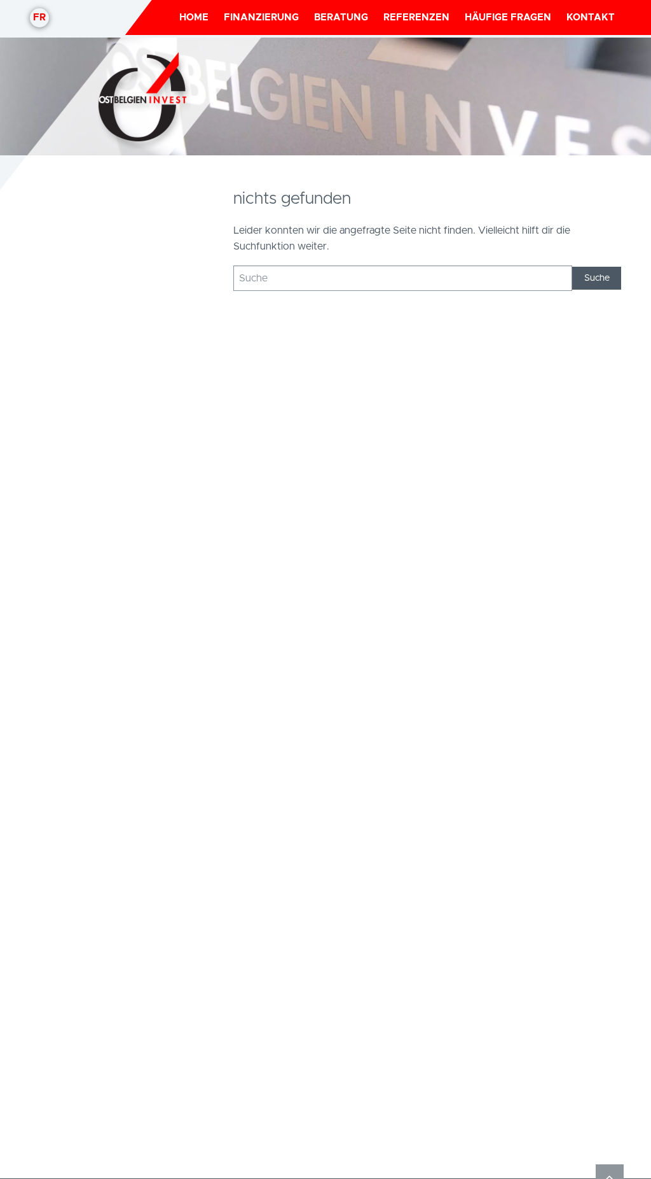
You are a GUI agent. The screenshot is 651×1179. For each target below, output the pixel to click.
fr (39, 17)
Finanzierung (261, 17)
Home (194, 17)
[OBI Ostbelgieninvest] (144, 96)
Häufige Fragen (508, 17)
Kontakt (590, 17)
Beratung (341, 17)
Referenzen (416, 17)
